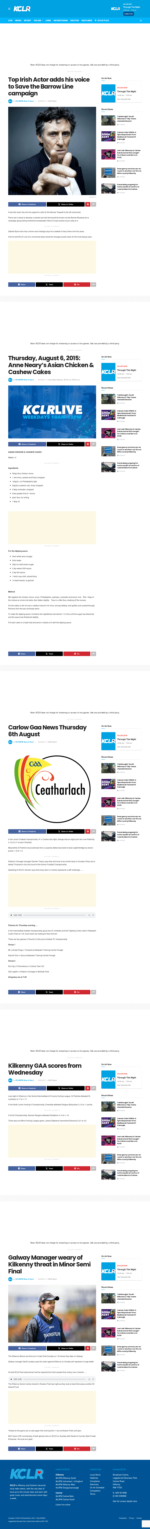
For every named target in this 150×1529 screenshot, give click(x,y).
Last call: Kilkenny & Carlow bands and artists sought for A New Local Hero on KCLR (129, 154)
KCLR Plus (103, 20)
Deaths (74, 20)
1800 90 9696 (120, 1492)
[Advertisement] (75, 43)
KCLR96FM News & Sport (24, 101)
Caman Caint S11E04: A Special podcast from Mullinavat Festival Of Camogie (126, 135)
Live (10, 20)
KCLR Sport (52, 742)
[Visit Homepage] (22, 8)
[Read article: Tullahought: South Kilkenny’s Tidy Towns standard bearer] (108, 120)
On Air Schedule (97, 1487)
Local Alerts (95, 1474)
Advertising (61, 20)
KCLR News (52, 101)
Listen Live (129, 14)
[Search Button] (141, 20)
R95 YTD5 (117, 1487)
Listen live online (63, 1504)
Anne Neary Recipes (55, 380)
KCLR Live (67, 380)
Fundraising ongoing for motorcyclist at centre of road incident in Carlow (128, 186)
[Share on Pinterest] (87, 204)
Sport (27, 20)
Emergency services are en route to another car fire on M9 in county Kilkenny (129, 171)
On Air (37, 20)
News (18, 20)
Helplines (86, 20)
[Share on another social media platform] (93, 204)
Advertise (94, 1484)
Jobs (48, 20)
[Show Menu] (9, 9)
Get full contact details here (125, 1501)
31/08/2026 (121, 124)
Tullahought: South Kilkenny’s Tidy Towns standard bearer (126, 118)
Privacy (131, 1518)
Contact (139, 1518)
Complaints (95, 1481)
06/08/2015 (41, 101)
